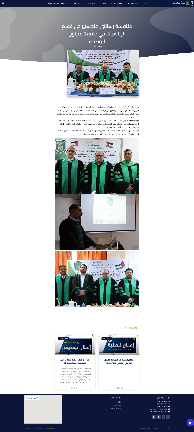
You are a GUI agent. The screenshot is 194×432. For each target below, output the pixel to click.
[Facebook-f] (168, 417)
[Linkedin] (159, 417)
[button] (3, 3)
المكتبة (76, 3)
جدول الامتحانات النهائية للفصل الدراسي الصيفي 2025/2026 (119, 361)
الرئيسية (145, 3)
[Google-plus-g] (154, 417)
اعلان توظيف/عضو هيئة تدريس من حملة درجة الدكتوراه (75, 361)
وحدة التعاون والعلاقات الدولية (59, 3)
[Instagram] (163, 417)
